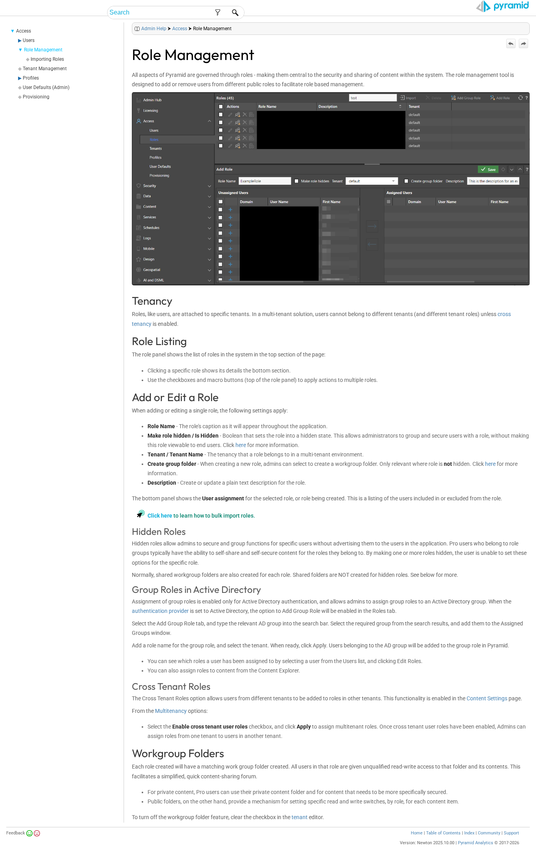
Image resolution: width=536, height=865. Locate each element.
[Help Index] (529, 27)
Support (511, 833)
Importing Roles (47, 59)
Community (489, 833)
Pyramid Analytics (475, 842)
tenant (300, 817)
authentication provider (160, 611)
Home (417, 833)
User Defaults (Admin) (46, 87)
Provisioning (36, 97)
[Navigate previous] (511, 43)
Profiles (31, 78)
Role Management (43, 50)
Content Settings (487, 698)
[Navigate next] (523, 43)
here (240, 445)
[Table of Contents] (523, 27)
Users (29, 40)
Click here (160, 515)
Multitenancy (171, 711)
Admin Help (153, 28)
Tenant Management (45, 68)
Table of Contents (443, 833)
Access (23, 31)
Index (469, 833)
